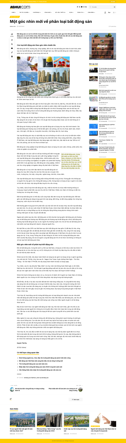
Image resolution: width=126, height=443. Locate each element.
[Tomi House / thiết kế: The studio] (93, 141)
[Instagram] (84, 7)
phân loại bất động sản (43, 377)
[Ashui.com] (20, 7)
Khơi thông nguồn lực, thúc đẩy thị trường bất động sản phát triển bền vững (44, 358)
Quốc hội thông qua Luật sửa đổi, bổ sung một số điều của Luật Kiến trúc (106, 133)
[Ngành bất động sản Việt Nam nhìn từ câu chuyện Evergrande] (103, 420)
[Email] (12, 48)
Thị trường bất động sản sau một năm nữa (33, 364)
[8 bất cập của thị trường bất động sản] (76, 420)
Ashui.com (13, 26)
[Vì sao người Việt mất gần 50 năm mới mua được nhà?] (22, 420)
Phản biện (13, 426)
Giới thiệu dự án (104, 102)
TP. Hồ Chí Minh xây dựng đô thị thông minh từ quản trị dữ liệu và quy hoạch (107, 70)
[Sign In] (105, 12)
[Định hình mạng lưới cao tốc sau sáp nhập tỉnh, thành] (93, 92)
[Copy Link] (12, 52)
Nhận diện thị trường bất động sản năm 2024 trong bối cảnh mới (40, 367)
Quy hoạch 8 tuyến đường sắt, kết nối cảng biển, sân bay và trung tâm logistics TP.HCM (107, 148)
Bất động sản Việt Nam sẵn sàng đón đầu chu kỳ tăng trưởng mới (41, 361)
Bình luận (76, 399)
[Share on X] (12, 44)
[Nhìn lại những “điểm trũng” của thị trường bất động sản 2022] (49, 420)
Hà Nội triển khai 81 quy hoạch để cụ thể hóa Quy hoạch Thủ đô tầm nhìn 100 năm (107, 117)
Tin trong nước (103, 94)
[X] (79, 7)
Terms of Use (43, 1)
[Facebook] (77, 7)
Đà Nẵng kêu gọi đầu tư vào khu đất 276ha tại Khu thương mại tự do (107, 99)
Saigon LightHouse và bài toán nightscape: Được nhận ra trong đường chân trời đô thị (107, 109)
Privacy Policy (32, 1)
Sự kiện (102, 73)
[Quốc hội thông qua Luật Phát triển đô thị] (93, 126)
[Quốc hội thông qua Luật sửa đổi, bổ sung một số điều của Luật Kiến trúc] (93, 133)
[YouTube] (81, 7)
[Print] (12, 56)
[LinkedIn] (86, 7)
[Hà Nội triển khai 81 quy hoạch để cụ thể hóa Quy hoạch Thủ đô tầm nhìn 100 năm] (93, 117)
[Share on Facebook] (12, 40)
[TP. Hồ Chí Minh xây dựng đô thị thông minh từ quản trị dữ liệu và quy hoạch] (93, 70)
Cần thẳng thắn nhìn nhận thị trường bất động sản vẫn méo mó (40, 370)
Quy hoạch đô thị (104, 85)
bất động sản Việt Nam (30, 377)
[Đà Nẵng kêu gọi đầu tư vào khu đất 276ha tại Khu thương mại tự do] (93, 99)
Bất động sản (15, 16)
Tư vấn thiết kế (103, 143)
